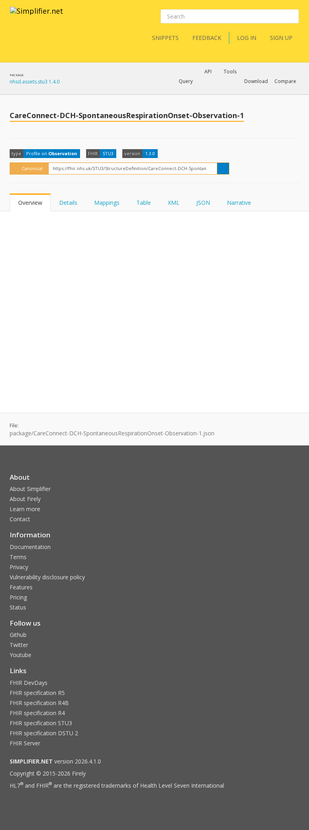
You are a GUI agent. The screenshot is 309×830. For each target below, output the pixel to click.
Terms (18, 557)
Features (21, 587)
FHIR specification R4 (37, 713)
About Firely (25, 499)
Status (18, 607)
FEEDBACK (206, 38)
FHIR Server (25, 743)
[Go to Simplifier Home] (36, 16)
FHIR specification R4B (39, 703)
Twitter (19, 645)
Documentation (30, 547)
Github (18, 635)
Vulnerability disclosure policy (47, 577)
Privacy (19, 567)
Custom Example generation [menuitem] (194, 92)
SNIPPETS (165, 38)
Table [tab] (143, 202)
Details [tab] (68, 202)
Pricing (18, 597)
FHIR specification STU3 (41, 723)
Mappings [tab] (106, 202)
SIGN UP (281, 38)
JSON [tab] (203, 202)
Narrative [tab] (239, 202)
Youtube (20, 655)
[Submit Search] (292, 16)
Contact (20, 519)
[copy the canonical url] (223, 168)
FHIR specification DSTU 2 (44, 733)
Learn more (25, 509)
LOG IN (246, 38)
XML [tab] (173, 202)
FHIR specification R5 (37, 693)
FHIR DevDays (28, 682)
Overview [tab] (30, 202)
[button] (185, 81)
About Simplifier (30, 489)
